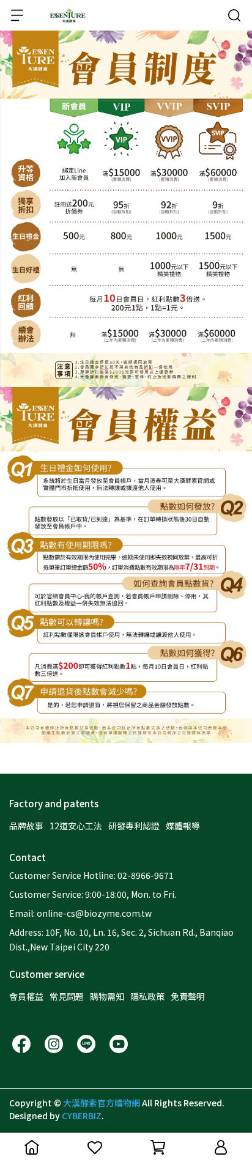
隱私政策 (147, 996)
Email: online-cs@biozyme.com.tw (80, 913)
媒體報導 (183, 826)
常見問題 (67, 996)
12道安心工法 (76, 826)
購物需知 (107, 996)
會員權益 (26, 996)
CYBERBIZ (82, 1115)
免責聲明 (188, 996)
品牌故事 (26, 826)
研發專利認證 (134, 826)
